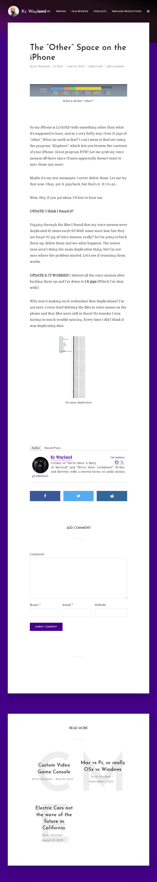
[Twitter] (122, 462)
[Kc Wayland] (40, 465)
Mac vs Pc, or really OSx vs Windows (103, 766)
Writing (61, 11)
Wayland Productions (126, 11)
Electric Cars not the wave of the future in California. (54, 818)
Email (67, 604)
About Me (44, 11)
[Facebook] (116, 462)
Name (35, 604)
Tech (59, 66)
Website (100, 604)
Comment (37, 554)
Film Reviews (80, 11)
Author (36, 448)
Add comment (115, 66)
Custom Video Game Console (54, 768)
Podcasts (100, 11)
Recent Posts (53, 448)
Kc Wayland (41, 66)
